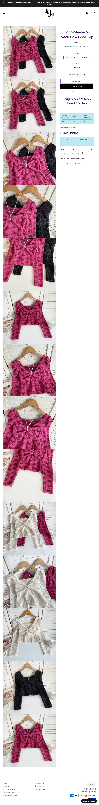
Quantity (71, 75)
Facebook (40, 783)
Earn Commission (9, 792)
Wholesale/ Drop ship (10, 795)
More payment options (76, 91)
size (77, 64)
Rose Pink (85, 57)
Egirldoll (93, 789)
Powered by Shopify (89, 791)
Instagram (41, 789)
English (90, 784)
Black (76, 57)
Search (5, 783)
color (77, 53)
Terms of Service (9, 789)
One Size (77, 67)
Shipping (68, 46)
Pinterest (40, 786)
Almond (67, 57)
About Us (6, 786)
